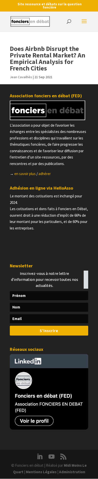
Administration (72, 471)
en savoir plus (25, 173)
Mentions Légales (41, 471)
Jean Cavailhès (21, 77)
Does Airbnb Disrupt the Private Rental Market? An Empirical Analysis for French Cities (47, 58)
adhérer (44, 173)
